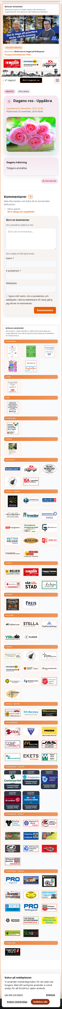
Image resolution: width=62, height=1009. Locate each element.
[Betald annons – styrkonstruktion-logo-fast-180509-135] (12, 757)
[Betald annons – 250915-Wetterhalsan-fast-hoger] (12, 540)
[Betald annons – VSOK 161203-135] (12, 836)
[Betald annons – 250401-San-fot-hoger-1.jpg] (31, 553)
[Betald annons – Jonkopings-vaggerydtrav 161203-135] (12, 848)
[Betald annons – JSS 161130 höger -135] (49, 744)
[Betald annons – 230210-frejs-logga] (31, 603)
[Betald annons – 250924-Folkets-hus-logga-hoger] (12, 604)
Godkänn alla (40, 1001)
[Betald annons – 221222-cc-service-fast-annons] (31, 713)
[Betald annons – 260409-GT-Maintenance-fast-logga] (49, 528)
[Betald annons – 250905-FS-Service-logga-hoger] (49, 540)
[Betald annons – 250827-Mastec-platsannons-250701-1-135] (12, 407)
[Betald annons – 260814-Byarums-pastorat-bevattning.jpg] (12, 449)
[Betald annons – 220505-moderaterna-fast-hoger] (49, 779)
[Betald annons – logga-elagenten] (12, 63)
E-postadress (13, 270)
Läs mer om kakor (14, 994)
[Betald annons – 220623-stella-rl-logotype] (31, 624)
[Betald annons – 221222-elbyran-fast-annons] (49, 500)
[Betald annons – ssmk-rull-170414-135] (12, 861)
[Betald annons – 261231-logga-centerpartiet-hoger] (12, 779)
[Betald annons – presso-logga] (49, 731)
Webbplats (11, 283)
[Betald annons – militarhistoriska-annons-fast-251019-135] (49, 920)
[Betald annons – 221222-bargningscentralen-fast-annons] (12, 713)
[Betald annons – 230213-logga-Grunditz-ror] (49, 515)
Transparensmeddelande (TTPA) (18, 54)
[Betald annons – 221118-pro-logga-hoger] (12, 880)
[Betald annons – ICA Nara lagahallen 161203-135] (31, 481)
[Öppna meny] (57, 80)
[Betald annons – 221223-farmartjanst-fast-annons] (31, 515)
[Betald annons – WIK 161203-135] (31, 823)
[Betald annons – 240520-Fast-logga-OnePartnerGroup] (49, 624)
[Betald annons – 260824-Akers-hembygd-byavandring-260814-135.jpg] (31, 351)
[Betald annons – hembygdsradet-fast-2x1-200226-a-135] (49, 895)
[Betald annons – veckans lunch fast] (12, 469)
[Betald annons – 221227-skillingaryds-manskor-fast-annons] (12, 920)
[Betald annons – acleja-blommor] (49, 585)
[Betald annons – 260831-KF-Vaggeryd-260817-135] (12, 428)
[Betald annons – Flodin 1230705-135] (31, 637)
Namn (10, 258)
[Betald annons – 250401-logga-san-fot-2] (12, 501)
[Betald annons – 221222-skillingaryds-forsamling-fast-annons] (31, 668)
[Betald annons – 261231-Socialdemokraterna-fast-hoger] (12, 799)
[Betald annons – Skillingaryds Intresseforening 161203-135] (49, 907)
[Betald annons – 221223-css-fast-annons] (12, 515)
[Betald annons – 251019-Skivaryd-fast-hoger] (31, 933)
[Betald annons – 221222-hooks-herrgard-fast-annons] (49, 469)
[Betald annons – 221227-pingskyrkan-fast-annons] (12, 694)
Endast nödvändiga (17, 1001)
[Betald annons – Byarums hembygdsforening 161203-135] (12, 895)
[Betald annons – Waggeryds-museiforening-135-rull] (31, 880)
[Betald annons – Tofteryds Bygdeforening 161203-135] (31, 920)
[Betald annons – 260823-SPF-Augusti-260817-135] (31, 366)
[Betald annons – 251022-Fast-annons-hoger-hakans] (31, 540)
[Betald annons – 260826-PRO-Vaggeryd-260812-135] (49, 351)
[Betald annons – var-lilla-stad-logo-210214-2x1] (31, 585)
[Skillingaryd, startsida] (31, 80)
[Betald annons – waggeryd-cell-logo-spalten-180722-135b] (49, 757)
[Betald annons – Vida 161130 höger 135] (12, 731)
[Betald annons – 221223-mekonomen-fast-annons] (49, 713)
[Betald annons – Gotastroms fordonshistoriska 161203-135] (31, 895)
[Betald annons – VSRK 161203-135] (49, 823)
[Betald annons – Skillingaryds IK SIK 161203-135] (49, 848)
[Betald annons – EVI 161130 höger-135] (31, 744)
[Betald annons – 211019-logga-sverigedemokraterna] (31, 777)
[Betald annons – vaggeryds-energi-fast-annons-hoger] (12, 952)
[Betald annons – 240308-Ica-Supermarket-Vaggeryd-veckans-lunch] (31, 469)
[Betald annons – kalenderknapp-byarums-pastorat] (31, 63)
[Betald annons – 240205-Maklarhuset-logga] (12, 624)
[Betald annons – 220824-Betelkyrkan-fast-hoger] (31, 681)
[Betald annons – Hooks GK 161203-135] (49, 836)
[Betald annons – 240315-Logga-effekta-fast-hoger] (31, 500)
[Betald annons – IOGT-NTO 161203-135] (12, 907)
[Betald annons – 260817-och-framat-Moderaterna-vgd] (31, 29)
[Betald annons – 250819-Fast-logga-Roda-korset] (12, 585)
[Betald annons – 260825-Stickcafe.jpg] (12, 351)
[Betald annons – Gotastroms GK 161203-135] (31, 836)
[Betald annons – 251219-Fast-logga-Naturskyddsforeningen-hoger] (12, 933)
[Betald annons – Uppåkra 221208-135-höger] (31, 757)
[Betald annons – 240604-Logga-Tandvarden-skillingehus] (12, 553)
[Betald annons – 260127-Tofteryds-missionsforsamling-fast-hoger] (49, 656)
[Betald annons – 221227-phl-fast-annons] (12, 528)
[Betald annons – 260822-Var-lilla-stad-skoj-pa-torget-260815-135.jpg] (12, 366)
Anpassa (50, 994)
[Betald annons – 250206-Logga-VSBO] (12, 637)
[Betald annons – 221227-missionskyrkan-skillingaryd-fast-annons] (12, 656)
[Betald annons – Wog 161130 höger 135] (31, 731)
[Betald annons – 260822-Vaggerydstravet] (12, 387)
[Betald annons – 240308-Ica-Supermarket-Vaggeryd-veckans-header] (50, 64)
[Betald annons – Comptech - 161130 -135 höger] (12, 744)
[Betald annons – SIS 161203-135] (12, 823)
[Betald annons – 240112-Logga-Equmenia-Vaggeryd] (49, 668)
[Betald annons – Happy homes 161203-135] (49, 572)
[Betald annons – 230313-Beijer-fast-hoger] (12, 572)
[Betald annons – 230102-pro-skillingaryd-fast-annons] (31, 907)
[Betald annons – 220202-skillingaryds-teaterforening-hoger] (49, 881)
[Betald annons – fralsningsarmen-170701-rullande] (49, 681)
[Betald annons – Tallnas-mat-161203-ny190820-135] (12, 481)
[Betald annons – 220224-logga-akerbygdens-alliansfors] (12, 681)
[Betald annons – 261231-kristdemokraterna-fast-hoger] (31, 799)
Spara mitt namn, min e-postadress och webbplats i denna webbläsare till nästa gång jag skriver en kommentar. (29, 300)
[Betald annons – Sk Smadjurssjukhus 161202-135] (31, 528)
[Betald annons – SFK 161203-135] (31, 848)
